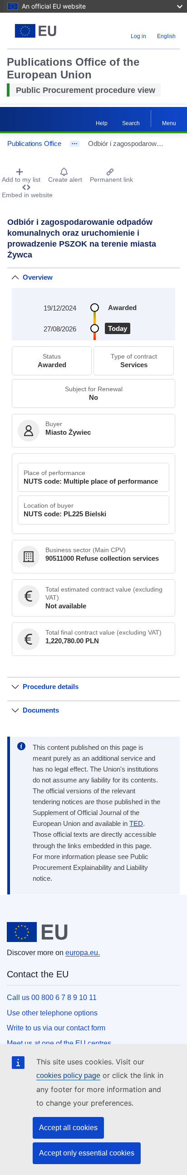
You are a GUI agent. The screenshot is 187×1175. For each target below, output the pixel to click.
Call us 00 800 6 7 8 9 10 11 (52, 997)
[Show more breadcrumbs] (74, 144)
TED (136, 823)
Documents (41, 710)
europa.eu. (82, 953)
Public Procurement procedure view (85, 90)
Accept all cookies (68, 1127)
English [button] (166, 36)
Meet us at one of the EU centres (59, 1043)
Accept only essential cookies (86, 1153)
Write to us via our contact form (56, 1028)
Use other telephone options (52, 1013)
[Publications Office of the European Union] (37, 31)
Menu (169, 123)
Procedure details (51, 686)
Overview (38, 277)
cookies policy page (68, 1075)
